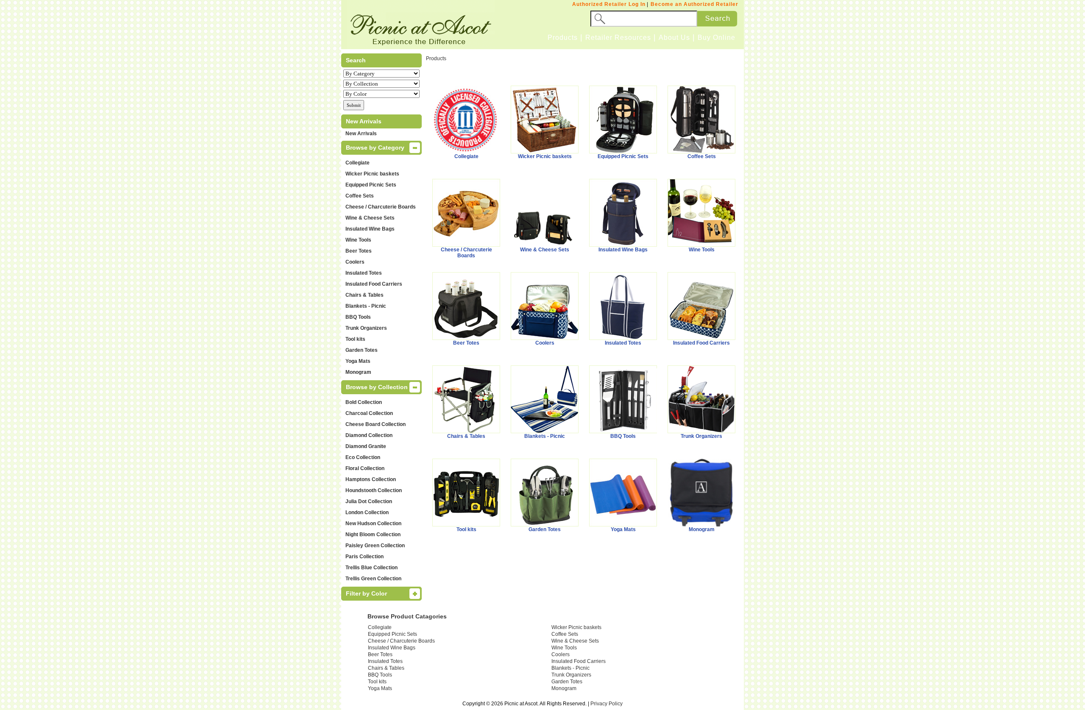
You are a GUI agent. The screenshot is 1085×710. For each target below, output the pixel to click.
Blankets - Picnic (365, 306)
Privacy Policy (606, 704)
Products (563, 37)
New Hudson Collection (373, 523)
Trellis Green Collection (373, 579)
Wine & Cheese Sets (370, 218)
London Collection (367, 512)
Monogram (358, 372)
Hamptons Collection (370, 479)
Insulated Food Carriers (373, 284)
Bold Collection (363, 402)
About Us (674, 37)
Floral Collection (364, 468)
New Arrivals (361, 133)
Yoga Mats (357, 361)
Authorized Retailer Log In (608, 4)
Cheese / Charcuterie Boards (380, 207)
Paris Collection (364, 557)
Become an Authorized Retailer (694, 4)
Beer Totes (358, 251)
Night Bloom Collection (373, 534)
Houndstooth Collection (373, 490)
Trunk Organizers (366, 328)
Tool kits (355, 339)
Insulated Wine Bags (370, 229)
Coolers (354, 262)
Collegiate (357, 163)
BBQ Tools (358, 317)
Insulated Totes (363, 273)
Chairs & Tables (364, 295)
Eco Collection (362, 457)
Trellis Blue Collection (371, 568)
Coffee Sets (359, 196)
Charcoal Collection (369, 413)
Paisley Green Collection (375, 546)
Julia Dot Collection (368, 501)
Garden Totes (361, 350)
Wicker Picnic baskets (372, 174)
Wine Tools (358, 240)
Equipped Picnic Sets (370, 185)
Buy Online (716, 37)
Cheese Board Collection (375, 424)
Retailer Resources (618, 37)
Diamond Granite (365, 446)
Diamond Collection (368, 435)
